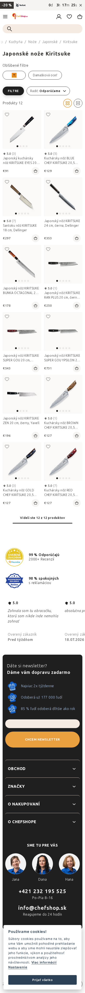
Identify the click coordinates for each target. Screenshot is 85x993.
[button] (42, 91)
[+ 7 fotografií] (22, 196)
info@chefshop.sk (42, 908)
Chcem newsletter (42, 739)
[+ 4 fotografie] (63, 196)
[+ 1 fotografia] (22, 264)
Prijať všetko (42, 980)
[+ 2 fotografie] (63, 394)
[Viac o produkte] (22, 129)
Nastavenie (17, 967)
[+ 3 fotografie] (63, 129)
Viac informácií (44, 962)
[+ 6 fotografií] (63, 331)
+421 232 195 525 (42, 891)
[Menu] (5, 16)
